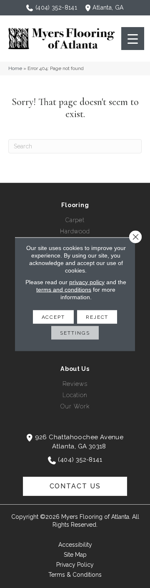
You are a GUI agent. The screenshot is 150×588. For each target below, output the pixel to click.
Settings (75, 332)
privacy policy (87, 281)
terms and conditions (63, 289)
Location (75, 395)
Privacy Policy (75, 565)
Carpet (75, 220)
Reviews (74, 383)
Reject (97, 317)
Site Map (75, 555)
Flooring (75, 205)
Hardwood (75, 231)
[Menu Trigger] (132, 38)
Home (15, 68)
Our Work (74, 406)
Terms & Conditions (75, 575)
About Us (75, 369)
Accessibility (75, 545)
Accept (53, 317)
